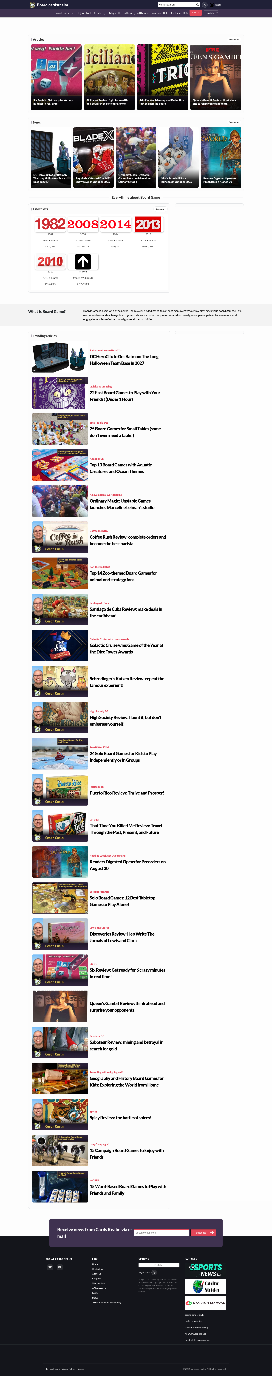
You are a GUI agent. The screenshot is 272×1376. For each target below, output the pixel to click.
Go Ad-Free (195, 13)
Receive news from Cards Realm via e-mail (94, 1233)
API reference (99, 1288)
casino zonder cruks (194, 1314)
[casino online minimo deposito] (205, 1286)
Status (95, 1297)
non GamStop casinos (195, 1333)
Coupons (96, 1278)
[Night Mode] (205, 5)
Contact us (97, 1269)
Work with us (98, 1283)
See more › (234, 39)
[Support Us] (50, 1267)
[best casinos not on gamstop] (205, 1269)
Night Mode (144, 1272)
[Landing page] (32, 5)
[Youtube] (60, 1267)
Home (95, 1264)
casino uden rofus (193, 1321)
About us (96, 1273)
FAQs (95, 1293)
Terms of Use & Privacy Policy (106, 1302)
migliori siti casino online (197, 1340)
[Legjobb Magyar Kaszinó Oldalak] (205, 1302)
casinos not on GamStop (196, 1327)
